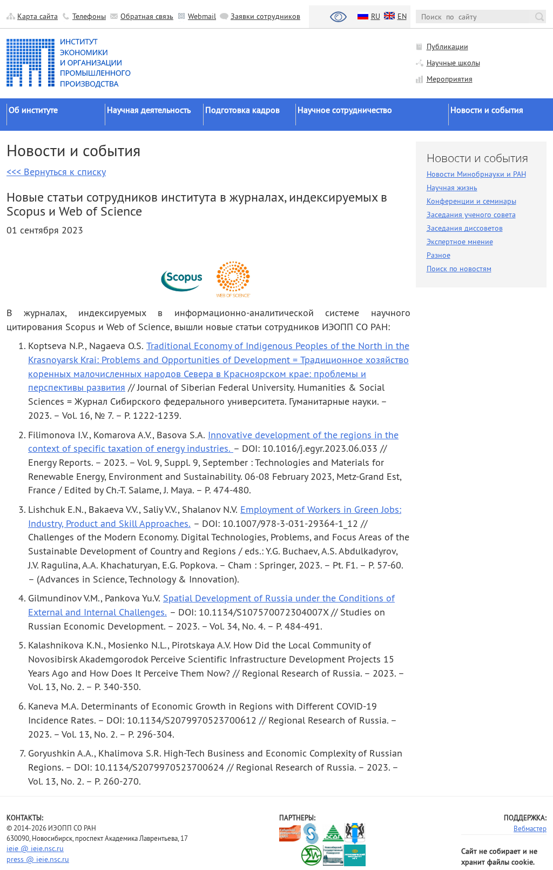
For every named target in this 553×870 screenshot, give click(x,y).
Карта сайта (37, 16)
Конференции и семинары (471, 201)
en (402, 16)
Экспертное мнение (460, 241)
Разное (438, 255)
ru (375, 16)
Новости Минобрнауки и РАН (476, 174)
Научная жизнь (452, 187)
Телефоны (89, 16)
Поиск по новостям (459, 268)
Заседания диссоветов (465, 228)
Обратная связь (146, 16)
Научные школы (453, 63)
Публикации (447, 46)
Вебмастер (530, 828)
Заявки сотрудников (265, 16)
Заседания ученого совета (471, 214)
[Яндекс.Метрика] (290, 855)
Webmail (202, 16)
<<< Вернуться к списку (56, 171)
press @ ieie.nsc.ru (37, 859)
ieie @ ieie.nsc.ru (35, 848)
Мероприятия (450, 79)
